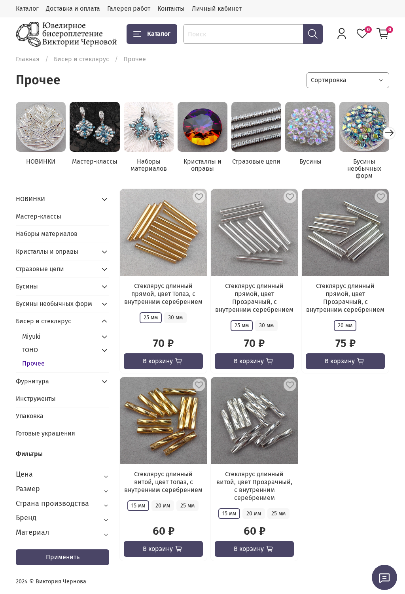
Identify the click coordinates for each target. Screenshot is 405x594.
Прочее (33, 363)
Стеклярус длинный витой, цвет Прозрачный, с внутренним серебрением (254, 486)
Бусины (310, 161)
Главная (28, 59)
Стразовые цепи (256, 161)
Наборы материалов (149, 165)
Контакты (171, 8)
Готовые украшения (45, 433)
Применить (62, 557)
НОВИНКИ (40, 161)
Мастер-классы (94, 161)
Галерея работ (128, 8)
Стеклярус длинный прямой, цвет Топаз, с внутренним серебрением (163, 293)
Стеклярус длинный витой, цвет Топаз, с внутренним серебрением (163, 482)
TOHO (30, 350)
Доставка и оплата (73, 8)
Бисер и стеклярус (81, 59)
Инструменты (36, 398)
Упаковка (30, 416)
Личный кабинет (217, 8)
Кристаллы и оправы (202, 165)
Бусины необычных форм (364, 168)
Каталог (27, 8)
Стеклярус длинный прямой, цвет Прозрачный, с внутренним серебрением (254, 297)
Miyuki (31, 336)
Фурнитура (32, 381)
